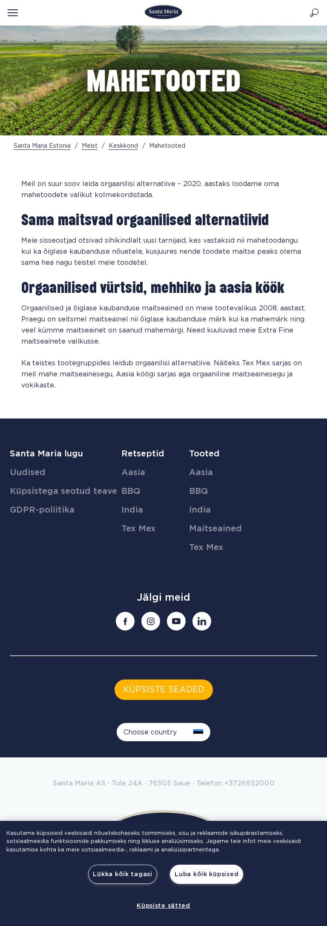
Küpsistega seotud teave (63, 491)
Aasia (133, 472)
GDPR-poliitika (42, 510)
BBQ (131, 491)
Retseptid (142, 454)
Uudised (28, 472)
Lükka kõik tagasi (122, 874)
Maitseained (215, 529)
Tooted (204, 454)
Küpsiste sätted (163, 906)
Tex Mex (138, 529)
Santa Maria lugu (46, 454)
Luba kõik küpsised (206, 874)
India (132, 510)
